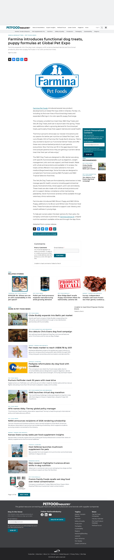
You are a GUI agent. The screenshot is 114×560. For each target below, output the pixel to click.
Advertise (39, 554)
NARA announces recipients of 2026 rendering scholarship (37, 421)
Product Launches (35, 361)
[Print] (9, 59)
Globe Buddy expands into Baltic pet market (89, 167)
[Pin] (25, 59)
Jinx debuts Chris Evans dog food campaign (89, 179)
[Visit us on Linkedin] (46, 514)
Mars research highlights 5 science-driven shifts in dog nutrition (49, 464)
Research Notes (34, 460)
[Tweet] (21, 59)
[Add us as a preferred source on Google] (54, 229)
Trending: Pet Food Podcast (17, 293)
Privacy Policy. (97, 151)
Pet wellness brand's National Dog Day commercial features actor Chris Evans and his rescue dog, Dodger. (49, 335)
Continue (59, 255)
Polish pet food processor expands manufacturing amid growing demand (43, 298)
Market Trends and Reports (92, 293)
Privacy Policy (74, 554)
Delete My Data (57, 519)
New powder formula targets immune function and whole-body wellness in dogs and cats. (50, 453)
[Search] (101, 27)
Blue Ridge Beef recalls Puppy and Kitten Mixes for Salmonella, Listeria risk (69, 298)
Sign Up (89, 154)
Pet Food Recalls (63, 293)
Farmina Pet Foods (40, 108)
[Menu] (105, 27)
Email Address (59, 247)
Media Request (64, 554)
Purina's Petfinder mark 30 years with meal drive (32, 380)
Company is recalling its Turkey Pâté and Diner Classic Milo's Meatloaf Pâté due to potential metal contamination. (49, 485)
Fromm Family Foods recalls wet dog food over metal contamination (49, 480)
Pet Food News (30, 35)
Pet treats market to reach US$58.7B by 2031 (50, 348)
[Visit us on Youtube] (50, 514)
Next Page (24, 494)
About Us (46, 554)
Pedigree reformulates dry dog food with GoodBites (49, 365)
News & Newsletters (15, 35)
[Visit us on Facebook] (42, 514)
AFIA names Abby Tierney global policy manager (32, 408)
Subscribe (31, 554)
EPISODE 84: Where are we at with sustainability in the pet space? (19, 298)
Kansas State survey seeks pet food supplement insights (36, 435)
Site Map (83, 554)
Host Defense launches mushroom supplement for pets (46, 448)
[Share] (13, 59)
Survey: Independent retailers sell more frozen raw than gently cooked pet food (94, 298)
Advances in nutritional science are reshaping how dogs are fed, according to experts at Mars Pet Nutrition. (50, 469)
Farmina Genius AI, (67, 217)
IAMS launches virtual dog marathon (47, 392)
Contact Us (54, 554)
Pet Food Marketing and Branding (89, 175)
